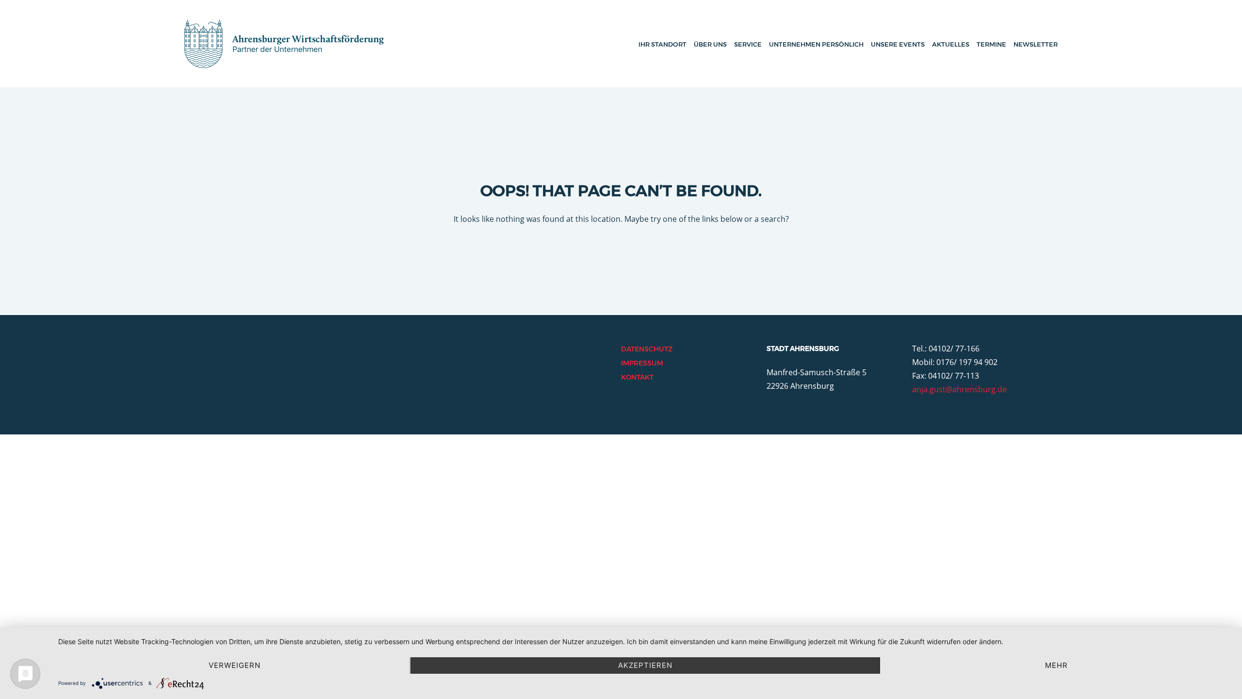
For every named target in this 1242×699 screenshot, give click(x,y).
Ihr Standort (662, 44)
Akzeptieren (645, 665)
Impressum (642, 363)
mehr (1056, 665)
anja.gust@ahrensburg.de (959, 389)
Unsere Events (898, 44)
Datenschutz (646, 349)
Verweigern (235, 665)
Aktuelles (950, 44)
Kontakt (637, 377)
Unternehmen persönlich (816, 44)
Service (748, 44)
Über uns (710, 44)
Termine (991, 44)
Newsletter (1035, 44)
